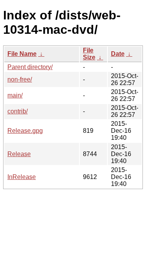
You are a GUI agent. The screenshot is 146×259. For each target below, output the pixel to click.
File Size (89, 54)
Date (118, 53)
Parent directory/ (30, 67)
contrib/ (17, 111)
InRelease (21, 177)
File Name (22, 53)
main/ (15, 95)
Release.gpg (25, 130)
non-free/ (19, 79)
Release (19, 154)
